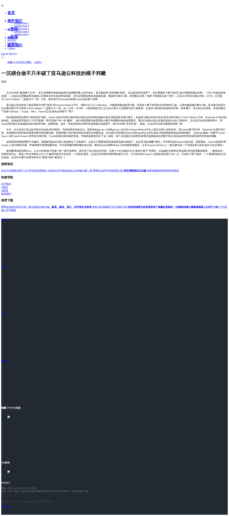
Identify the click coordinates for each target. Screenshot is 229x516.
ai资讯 (12, 29)
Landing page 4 (21, 31)
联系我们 (14, 45)
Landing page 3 (21, 28)
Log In (4, 53)
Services (11, 40)
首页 (11, 13)
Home (10, 20)
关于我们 (14, 21)
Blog (9, 45)
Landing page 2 (21, 26)
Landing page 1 (21, 23)
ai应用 (3, 314)
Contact (11, 48)
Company (12, 42)
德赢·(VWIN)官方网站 (19, 62)
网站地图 (5, 506)
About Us (12, 37)
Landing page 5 (21, 34)
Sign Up (13, 53)
